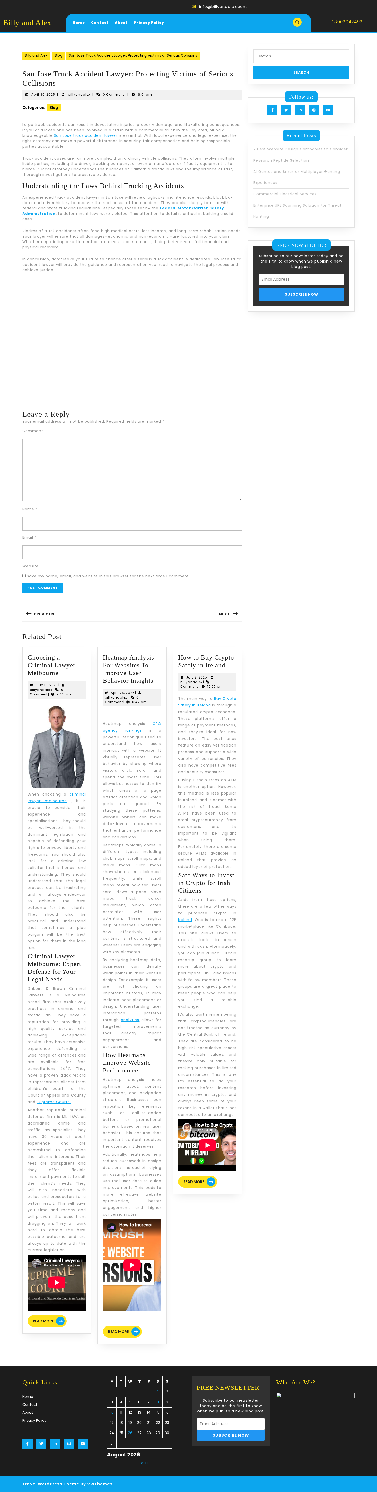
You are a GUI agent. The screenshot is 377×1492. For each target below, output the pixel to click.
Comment (34, 430)
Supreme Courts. (54, 1102)
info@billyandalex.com (223, 6)
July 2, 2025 (196, 677)
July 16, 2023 (47, 685)
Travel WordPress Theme (50, 1484)
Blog (58, 55)
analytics (130, 1019)
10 (112, 1412)
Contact (100, 22)
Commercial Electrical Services (285, 194)
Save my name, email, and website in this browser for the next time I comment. (108, 576)
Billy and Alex (27, 22)
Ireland (185, 919)
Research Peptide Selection (281, 160)
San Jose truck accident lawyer (85, 135)
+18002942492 (346, 21)
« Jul (144, 1463)
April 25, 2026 (123, 693)
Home (79, 22)
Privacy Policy (149, 22)
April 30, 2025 (43, 94)
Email (29, 537)
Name (29, 509)
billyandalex (79, 94)
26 (130, 1433)
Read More (50, 1321)
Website (30, 566)
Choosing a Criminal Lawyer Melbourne (51, 665)
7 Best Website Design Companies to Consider (300, 149)
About (121, 22)
